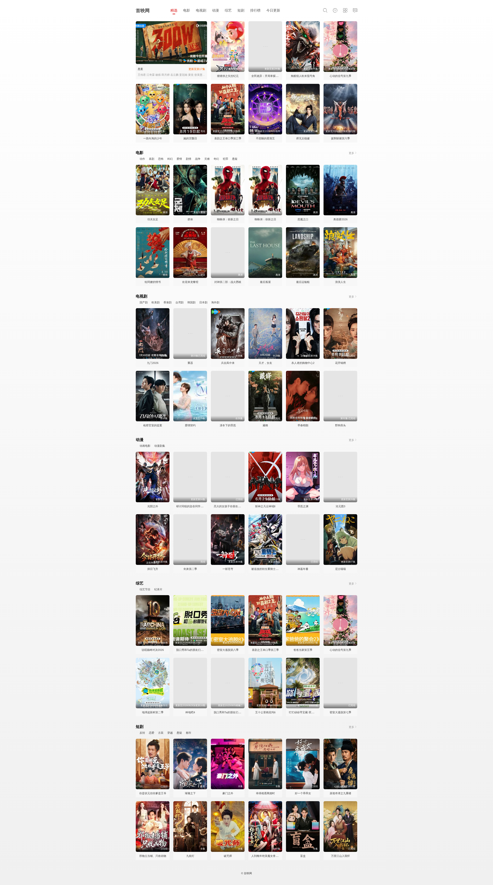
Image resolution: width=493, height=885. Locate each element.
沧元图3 (340, 506)
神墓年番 (303, 568)
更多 (351, 153)
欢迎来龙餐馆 (190, 282)
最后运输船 (303, 282)
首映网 (143, 10)
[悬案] (171, 42)
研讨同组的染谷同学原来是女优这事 (197, 506)
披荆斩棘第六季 (340, 138)
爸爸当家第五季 (302, 649)
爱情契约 (190, 425)
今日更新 (273, 10)
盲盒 (303, 855)
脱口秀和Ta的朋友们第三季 (192, 649)
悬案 (140, 69)
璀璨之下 (190, 793)
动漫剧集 (159, 445)
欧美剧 (156, 302)
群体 (190, 219)
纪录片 (158, 589)
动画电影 (145, 445)
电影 (186, 10)
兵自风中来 (228, 362)
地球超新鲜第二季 (152, 712)
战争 (197, 158)
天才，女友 (265, 362)
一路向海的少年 (152, 138)
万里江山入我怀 (340, 855)
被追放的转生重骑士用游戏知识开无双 (274, 568)
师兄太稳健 (303, 138)
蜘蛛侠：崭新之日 (228, 219)
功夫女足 (152, 219)
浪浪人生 (340, 282)
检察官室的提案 (152, 425)
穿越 (170, 732)
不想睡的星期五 (265, 138)
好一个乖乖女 (303, 793)
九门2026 (152, 362)
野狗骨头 (340, 425)
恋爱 (151, 732)
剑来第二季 (190, 568)
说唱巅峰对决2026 (153, 649)
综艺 (228, 10)
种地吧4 (190, 712)
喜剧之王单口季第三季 (227, 138)
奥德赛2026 (340, 219)
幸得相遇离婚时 (265, 793)
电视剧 (201, 10)
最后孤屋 (265, 282)
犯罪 (225, 158)
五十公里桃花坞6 (265, 712)
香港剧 (167, 302)
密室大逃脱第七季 (340, 712)
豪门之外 (227, 793)
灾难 (207, 158)
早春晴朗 (303, 425)
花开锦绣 (340, 362)
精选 (173, 10)
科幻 (170, 158)
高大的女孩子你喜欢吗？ (228, 506)
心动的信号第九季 (340, 75)
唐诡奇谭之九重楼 (340, 793)
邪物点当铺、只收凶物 (152, 855)
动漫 (215, 10)
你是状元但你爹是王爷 (152, 793)
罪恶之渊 (303, 506)
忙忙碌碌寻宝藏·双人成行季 (305, 712)
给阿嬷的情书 (153, 282)
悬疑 (234, 158)
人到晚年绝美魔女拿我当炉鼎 (268, 855)
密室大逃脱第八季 (228, 649)
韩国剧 (191, 302)
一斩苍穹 (227, 568)
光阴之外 (152, 506)
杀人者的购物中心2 (302, 362)
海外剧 (215, 302)
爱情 (179, 158)
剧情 (188, 158)
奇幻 (216, 158)
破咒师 (228, 855)
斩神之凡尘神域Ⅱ (265, 506)
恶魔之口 (303, 219)
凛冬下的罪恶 (228, 425)
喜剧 (151, 158)
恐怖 (160, 158)
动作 (142, 158)
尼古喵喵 (340, 568)
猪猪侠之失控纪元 (228, 75)
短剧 (240, 10)
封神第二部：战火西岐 (227, 282)
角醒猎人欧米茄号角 (303, 75)
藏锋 (265, 425)
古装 (160, 732)
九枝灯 (190, 855)
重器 (190, 362)
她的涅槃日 (190, 138)
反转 (142, 732)
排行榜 (255, 10)
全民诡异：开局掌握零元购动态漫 (271, 75)
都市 (188, 732)
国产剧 (144, 302)
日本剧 (203, 302)
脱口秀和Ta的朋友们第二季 (230, 712)
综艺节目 (145, 589)
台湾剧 (179, 302)
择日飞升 (152, 568)
